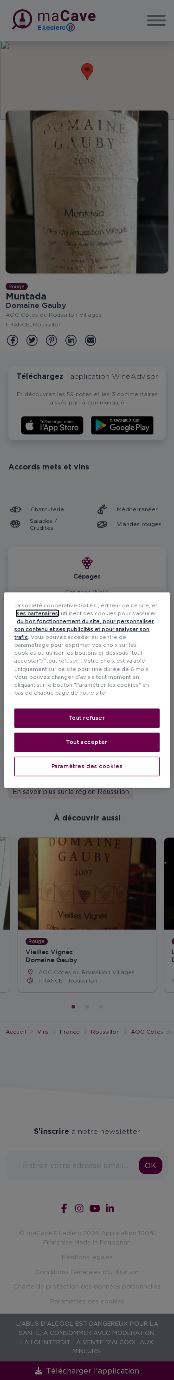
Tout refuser (87, 717)
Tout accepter (86, 741)
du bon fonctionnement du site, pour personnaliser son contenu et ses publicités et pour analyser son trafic (84, 629)
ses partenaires (37, 613)
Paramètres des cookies (87, 765)
